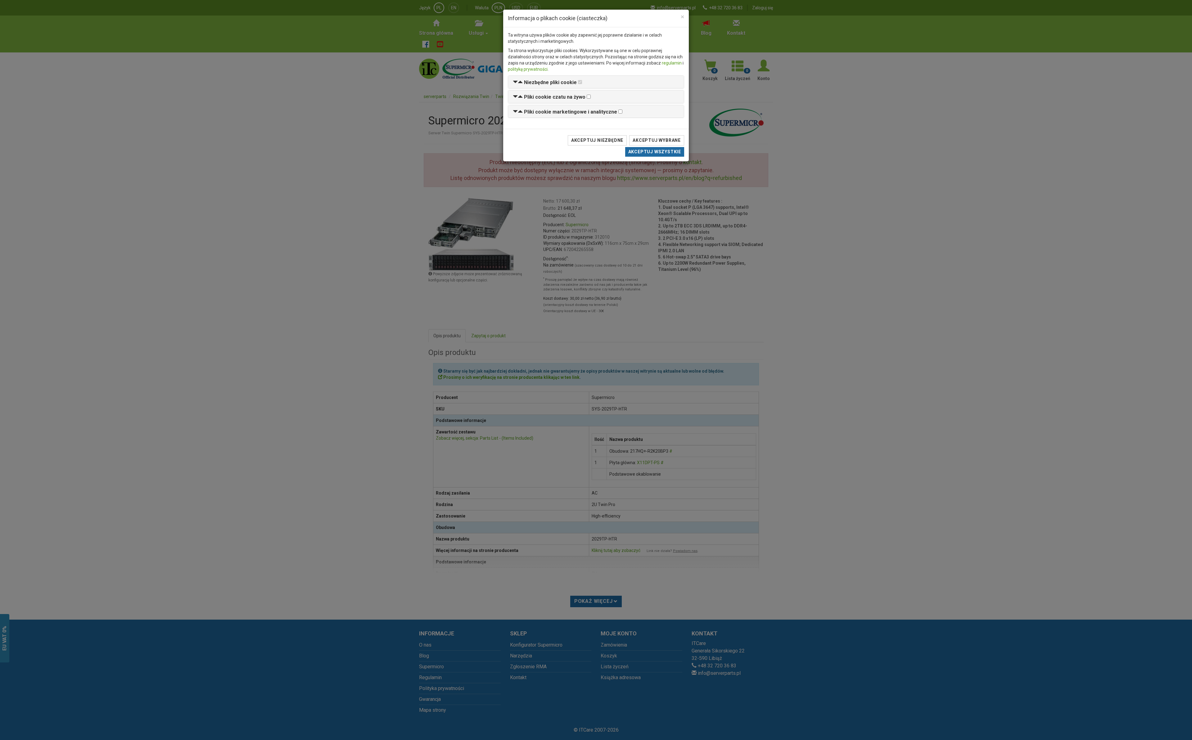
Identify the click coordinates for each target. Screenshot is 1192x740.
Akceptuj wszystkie (654, 151)
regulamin (672, 63)
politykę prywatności (528, 69)
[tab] (596, 82)
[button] (545, 82)
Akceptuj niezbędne (597, 140)
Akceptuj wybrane (657, 140)
